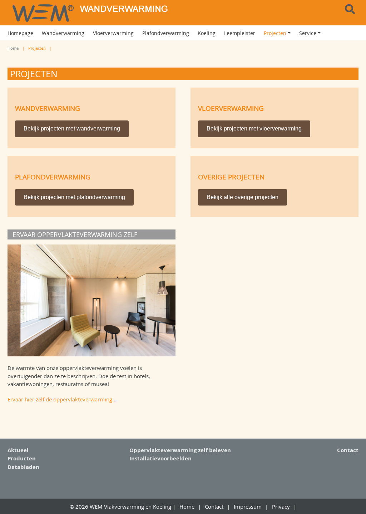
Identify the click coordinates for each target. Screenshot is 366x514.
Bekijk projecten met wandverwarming (72, 128)
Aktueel (18, 450)
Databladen (23, 467)
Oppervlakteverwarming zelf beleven (180, 450)
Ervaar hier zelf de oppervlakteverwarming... (62, 399)
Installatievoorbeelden (160, 458)
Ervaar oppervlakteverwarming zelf (75, 234)
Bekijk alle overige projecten (242, 197)
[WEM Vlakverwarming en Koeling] (91, 12)
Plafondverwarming (52, 176)
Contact (347, 450)
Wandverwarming (47, 108)
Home (13, 48)
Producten (22, 458)
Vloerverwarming (231, 108)
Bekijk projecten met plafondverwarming (74, 197)
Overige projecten (231, 176)
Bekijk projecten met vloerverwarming (254, 128)
